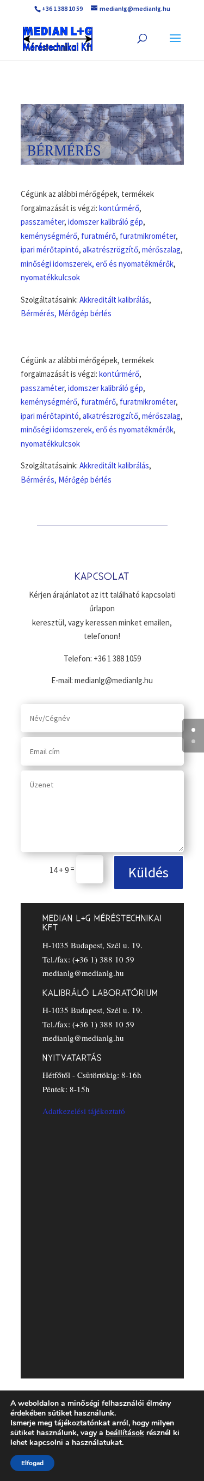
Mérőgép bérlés (85, 313)
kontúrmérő (119, 208)
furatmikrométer (148, 236)
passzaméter (42, 221)
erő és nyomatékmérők (135, 263)
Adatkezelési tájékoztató (83, 1110)
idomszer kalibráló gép (105, 221)
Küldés (148, 872)
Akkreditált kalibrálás (114, 299)
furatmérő (98, 236)
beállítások (125, 1433)
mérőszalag (161, 249)
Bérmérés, (39, 313)
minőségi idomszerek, (57, 263)
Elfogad (32, 1463)
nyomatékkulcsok (50, 277)
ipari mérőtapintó (50, 249)
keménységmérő (49, 236)
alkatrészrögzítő (110, 249)
